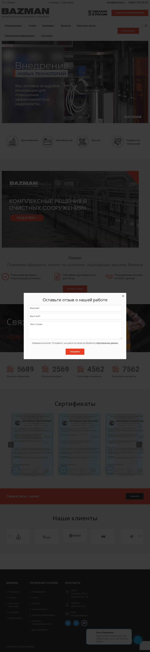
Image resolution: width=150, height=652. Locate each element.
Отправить (75, 352)
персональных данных (107, 343)
